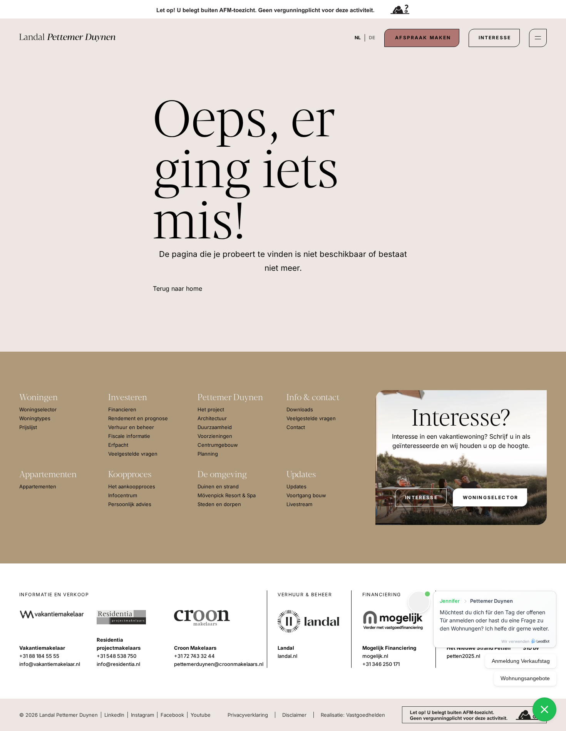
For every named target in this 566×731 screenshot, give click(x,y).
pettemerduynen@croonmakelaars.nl (218, 664)
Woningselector (490, 497)
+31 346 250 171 (381, 664)
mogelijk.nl (375, 656)
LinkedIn (114, 715)
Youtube (201, 715)
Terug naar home (177, 288)
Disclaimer (294, 715)
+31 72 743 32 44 (194, 656)
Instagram (142, 715)
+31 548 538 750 (116, 656)
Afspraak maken (423, 37)
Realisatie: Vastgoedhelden (353, 715)
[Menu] (538, 38)
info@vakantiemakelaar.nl (49, 664)
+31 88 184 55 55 (39, 656)
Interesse (495, 37)
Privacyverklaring (248, 715)
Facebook (172, 715)
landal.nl (287, 656)
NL (358, 37)
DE (372, 37)
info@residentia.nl (118, 664)
